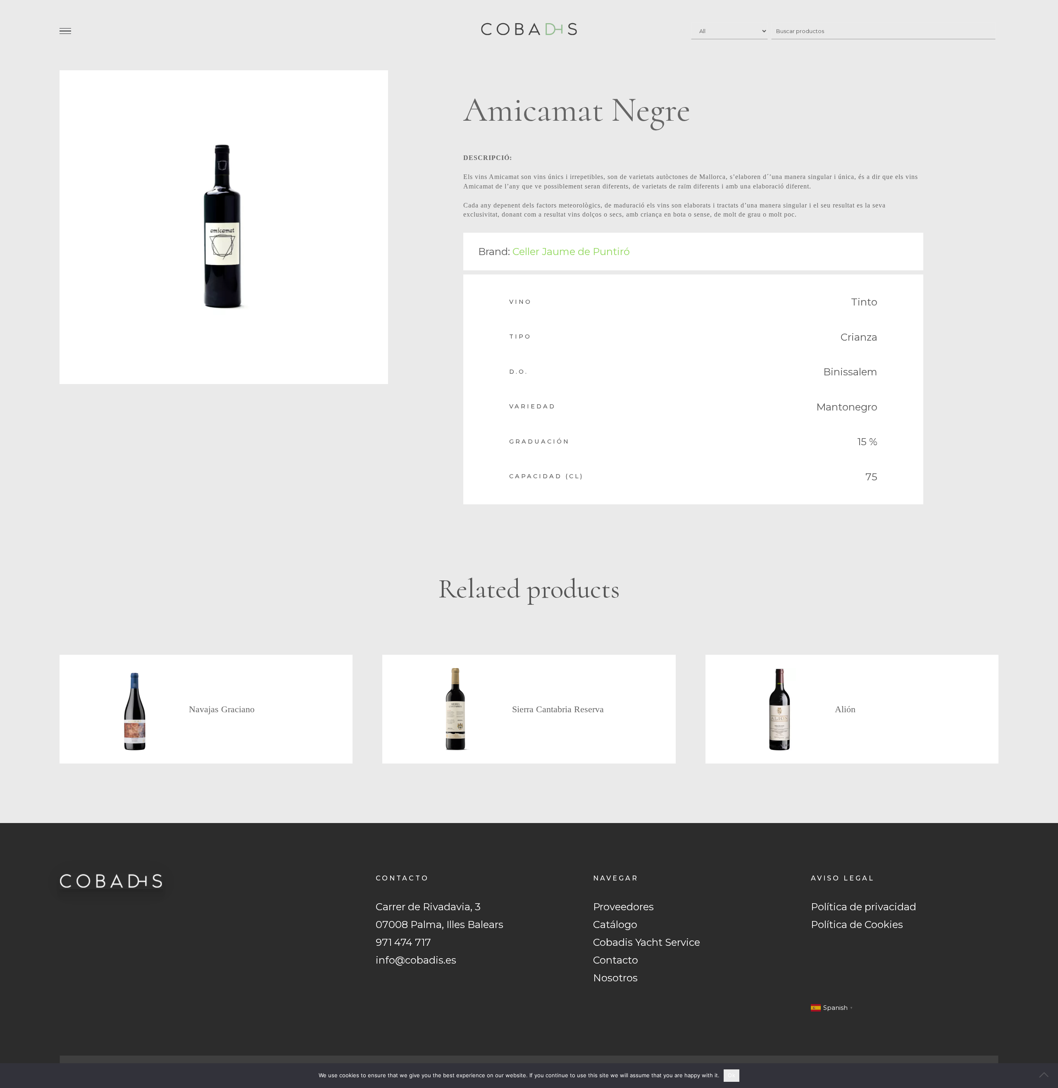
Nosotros (615, 978)
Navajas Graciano (222, 709)
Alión (845, 709)
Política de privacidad (863, 907)
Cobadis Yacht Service (646, 942)
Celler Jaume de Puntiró (571, 252)
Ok (731, 1075)
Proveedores (623, 907)
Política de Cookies (857, 925)
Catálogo (615, 925)
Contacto (615, 960)
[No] (1048, 1075)
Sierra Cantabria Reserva (558, 709)
